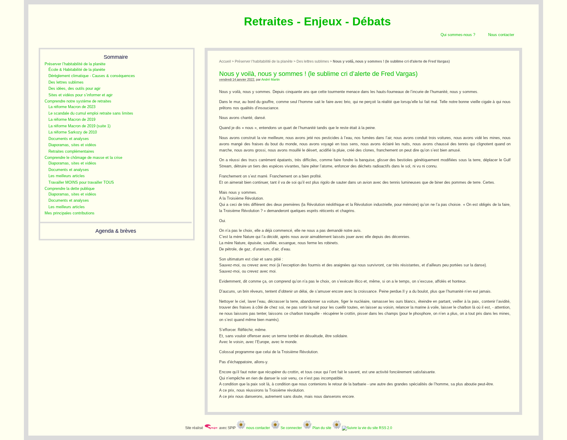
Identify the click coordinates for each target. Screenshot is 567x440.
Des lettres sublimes (66, 82)
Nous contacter (501, 34)
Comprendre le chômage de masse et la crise (83, 157)
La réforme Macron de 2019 (71, 119)
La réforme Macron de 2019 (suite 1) (79, 126)
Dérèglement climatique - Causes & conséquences (91, 76)
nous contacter (258, 428)
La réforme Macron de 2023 (71, 107)
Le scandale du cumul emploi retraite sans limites (90, 113)
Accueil (225, 61)
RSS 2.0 (385, 428)
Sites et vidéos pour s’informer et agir (80, 95)
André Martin (270, 79)
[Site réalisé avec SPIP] (211, 428)
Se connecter (291, 428)
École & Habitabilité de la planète (76, 69)
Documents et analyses (68, 138)
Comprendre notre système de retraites (78, 101)
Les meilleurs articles (66, 176)
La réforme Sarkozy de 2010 (72, 132)
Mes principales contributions (69, 213)
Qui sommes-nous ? (458, 34)
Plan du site (321, 428)
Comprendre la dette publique (69, 188)
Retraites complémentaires (71, 151)
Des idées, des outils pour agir (74, 88)
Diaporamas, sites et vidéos (72, 145)
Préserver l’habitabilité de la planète (75, 64)
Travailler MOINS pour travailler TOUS (81, 182)
